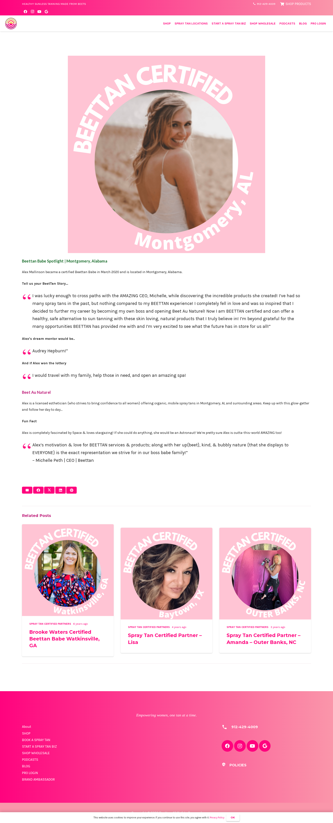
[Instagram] (32, 11)
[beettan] (11, 23)
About (26, 727)
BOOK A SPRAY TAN (36, 740)
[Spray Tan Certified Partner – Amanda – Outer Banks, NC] (265, 531)
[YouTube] (39, 11)
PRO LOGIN (30, 773)
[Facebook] (25, 11)
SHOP (26, 733)
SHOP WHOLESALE (36, 753)
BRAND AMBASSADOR (38, 779)
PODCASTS (30, 759)
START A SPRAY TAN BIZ (39, 746)
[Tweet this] (49, 490)
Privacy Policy (217, 817)
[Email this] (27, 490)
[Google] (46, 11)
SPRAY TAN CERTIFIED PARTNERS (50, 623)
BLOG (26, 766)
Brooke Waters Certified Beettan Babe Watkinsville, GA (64, 639)
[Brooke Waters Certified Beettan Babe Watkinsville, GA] (68, 527)
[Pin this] (71, 490)
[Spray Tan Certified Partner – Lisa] (166, 531)
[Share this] (38, 490)
